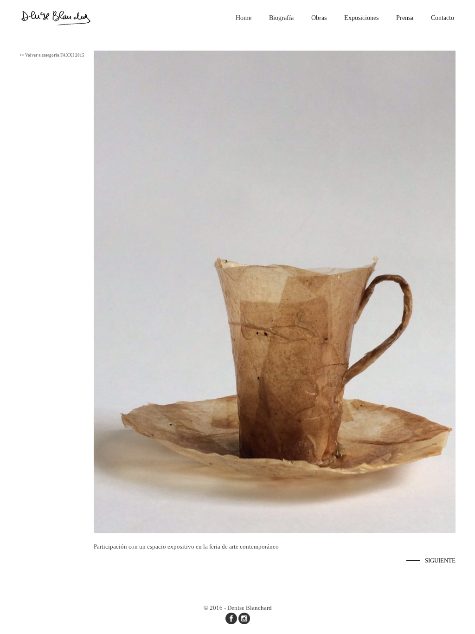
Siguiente (440, 560)
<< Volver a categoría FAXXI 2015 (51, 55)
